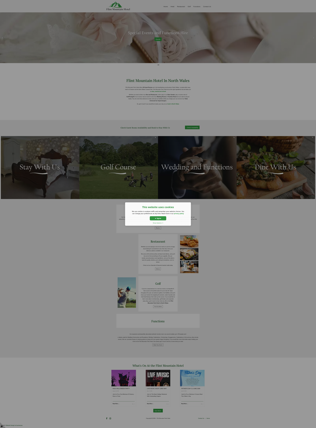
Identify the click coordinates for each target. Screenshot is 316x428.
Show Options (157, 223)
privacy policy (179, 213)
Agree (158, 218)
